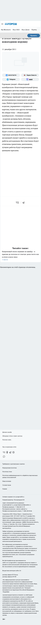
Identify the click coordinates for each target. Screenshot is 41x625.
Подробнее (6, 592)
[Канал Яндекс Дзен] (13, 452)
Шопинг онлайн (7, 432)
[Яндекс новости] (30, 75)
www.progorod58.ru (18, 497)
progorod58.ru (7, 533)
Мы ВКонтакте (6, 30)
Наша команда (6, 481)
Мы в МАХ (16, 30)
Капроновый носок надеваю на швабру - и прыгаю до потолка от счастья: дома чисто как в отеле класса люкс (20, 255)
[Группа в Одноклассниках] (7, 452)
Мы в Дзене (25, 30)
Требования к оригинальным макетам (13, 464)
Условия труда (6, 485)
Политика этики (7, 471)
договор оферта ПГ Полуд (10, 574)
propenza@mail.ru (7, 505)
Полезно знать (6, 440)
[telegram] (24, 202)
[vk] (17, 202)
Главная (4, 489)
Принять (33, 35)
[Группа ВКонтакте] (11, 75)
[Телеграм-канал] (11, 79)
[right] (39, 30)
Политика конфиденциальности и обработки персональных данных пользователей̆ (20, 476)
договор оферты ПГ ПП (9, 576)
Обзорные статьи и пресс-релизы (12, 436)
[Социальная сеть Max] (30, 79)
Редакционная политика (9, 468)
